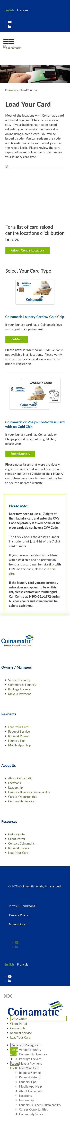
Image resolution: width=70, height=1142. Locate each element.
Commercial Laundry (22, 684)
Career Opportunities (22, 796)
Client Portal (16, 839)
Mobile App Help (19, 745)
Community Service (21, 801)
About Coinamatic (20, 778)
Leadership (15, 787)
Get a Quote (16, 834)
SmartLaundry (20, 453)
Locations (14, 783)
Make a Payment (19, 694)
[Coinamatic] (12, 47)
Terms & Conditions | (22, 906)
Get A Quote (19, 1018)
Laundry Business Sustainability (29, 792)
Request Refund (18, 736)
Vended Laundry (19, 680)
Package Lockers (19, 689)
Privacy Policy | (19, 915)
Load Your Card (18, 727)
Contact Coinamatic (21, 843)
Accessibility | (17, 924)
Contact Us (17, 1028)
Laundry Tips (16, 740)
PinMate (17, 339)
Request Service (19, 731)
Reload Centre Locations (28, 250)
